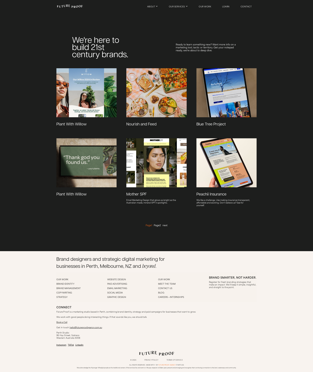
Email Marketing (117, 288)
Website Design (116, 279)
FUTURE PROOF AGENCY (167, 365)
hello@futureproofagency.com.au (86, 327)
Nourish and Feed (141, 124)
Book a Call (61, 322)
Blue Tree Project (211, 124)
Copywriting (64, 292)
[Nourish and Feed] (182, 127)
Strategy (62, 297)
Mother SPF (136, 194)
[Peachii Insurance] (252, 197)
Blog (161, 292)
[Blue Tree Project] (252, 127)
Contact (246, 6)
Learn (226, 6)
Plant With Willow (71, 124)
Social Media (115, 292)
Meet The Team (167, 283)
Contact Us (165, 288)
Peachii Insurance (211, 194)
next (165, 225)
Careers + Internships (171, 297)
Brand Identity (65, 283)
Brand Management (68, 288)
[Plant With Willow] (112, 127)
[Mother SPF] (182, 197)
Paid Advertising (117, 283)
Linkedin (79, 344)
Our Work (205, 6)
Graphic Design (116, 297)
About (151, 6)
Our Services (177, 6)
